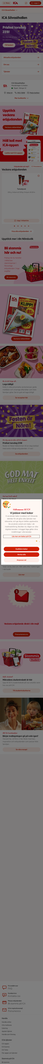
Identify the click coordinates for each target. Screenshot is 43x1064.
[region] (21, 532)
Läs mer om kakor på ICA (21, 536)
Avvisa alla (21, 554)
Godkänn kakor (22, 549)
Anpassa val (21, 560)
